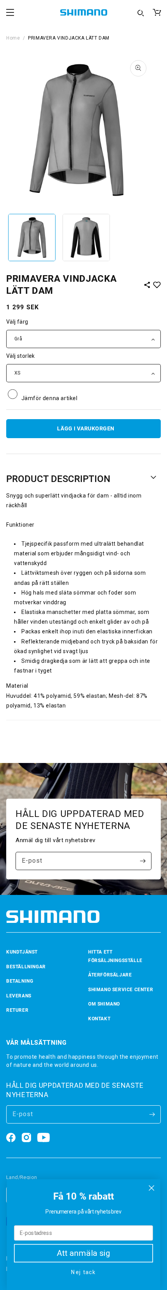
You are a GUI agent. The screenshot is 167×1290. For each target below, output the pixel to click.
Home (13, 38)
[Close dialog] (152, 1188)
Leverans (18, 996)
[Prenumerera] (142, 861)
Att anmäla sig (83, 1253)
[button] (10, 12)
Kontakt (99, 1018)
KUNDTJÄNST (22, 952)
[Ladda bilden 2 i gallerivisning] (86, 237)
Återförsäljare (110, 975)
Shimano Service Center (120, 989)
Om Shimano (104, 1004)
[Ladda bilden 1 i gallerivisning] (32, 237)
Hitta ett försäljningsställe (115, 956)
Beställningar (26, 966)
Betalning (19, 981)
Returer (17, 1010)
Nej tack (83, 1272)
